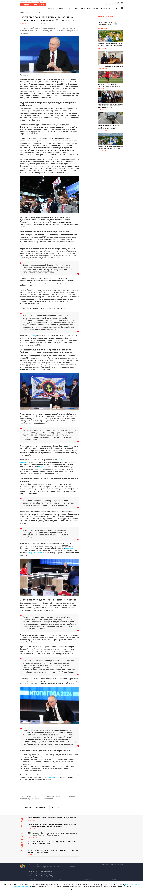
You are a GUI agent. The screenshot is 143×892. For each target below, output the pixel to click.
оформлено (42, 466)
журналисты (31, 796)
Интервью (91, 8)
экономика (48, 798)
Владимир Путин (26, 798)
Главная (22, 12)
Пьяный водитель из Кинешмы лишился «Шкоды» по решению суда (110, 65)
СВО (63, 796)
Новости (51, 8)
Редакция (112, 2)
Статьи (82, 8)
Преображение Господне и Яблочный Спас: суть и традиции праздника (110, 147)
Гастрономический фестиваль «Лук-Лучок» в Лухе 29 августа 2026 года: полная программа (110, 45)
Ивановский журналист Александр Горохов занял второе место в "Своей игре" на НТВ (53, 843)
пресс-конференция (46, 796)
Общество (36, 12)
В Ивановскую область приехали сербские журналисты (52, 818)
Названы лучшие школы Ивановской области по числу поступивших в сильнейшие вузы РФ (110, 105)
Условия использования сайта (37, 869)
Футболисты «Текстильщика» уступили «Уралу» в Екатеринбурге (109, 85)
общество (38, 798)
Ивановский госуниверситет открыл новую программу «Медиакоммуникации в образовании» (52, 825)
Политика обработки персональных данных (40, 871)
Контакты (106, 2)
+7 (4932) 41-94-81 (110, 4)
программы (69, 548)
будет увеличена (35, 552)
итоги (58, 796)
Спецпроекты (61, 8)
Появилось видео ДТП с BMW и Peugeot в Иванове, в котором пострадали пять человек (108, 127)
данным (32, 336)
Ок (71, 889)
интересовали (54, 777)
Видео (70, 8)
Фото (77, 8)
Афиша (99, 8)
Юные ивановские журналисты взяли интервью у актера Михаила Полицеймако (53, 851)
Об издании (99, 2)
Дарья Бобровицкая (41, 23)
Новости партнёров (111, 8)
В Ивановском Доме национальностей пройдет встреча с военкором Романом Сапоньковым (53, 834)
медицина (71, 796)
